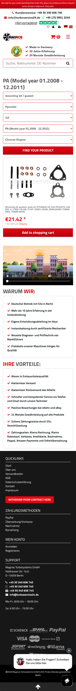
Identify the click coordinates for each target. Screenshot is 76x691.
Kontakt (10, 486)
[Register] (60, 27)
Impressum (12, 490)
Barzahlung (12, 530)
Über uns (10, 470)
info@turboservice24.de (24, 17)
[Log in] (53, 27)
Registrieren (12, 550)
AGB (8, 478)
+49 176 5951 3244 (58, 17)
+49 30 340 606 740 (21, 582)
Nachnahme (12, 526)
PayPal (9, 517)
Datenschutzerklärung (18, 482)
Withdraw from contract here (29, 499)
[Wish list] (48, 27)
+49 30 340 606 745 (22, 590)
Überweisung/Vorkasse (19, 522)
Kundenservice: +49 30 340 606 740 (38, 12)
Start (8, 465)
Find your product (38, 150)
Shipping (23, 223)
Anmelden (11, 546)
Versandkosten (14, 474)
